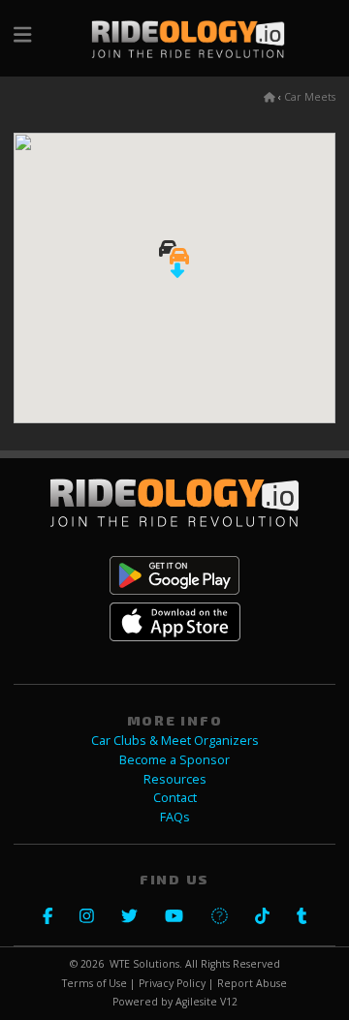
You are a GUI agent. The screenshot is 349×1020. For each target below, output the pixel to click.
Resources (174, 779)
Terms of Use (94, 983)
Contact (175, 797)
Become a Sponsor (174, 760)
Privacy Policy (172, 983)
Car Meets (309, 97)
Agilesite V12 (206, 1001)
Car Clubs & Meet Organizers (175, 740)
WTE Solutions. (146, 964)
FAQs (175, 817)
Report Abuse (252, 983)
